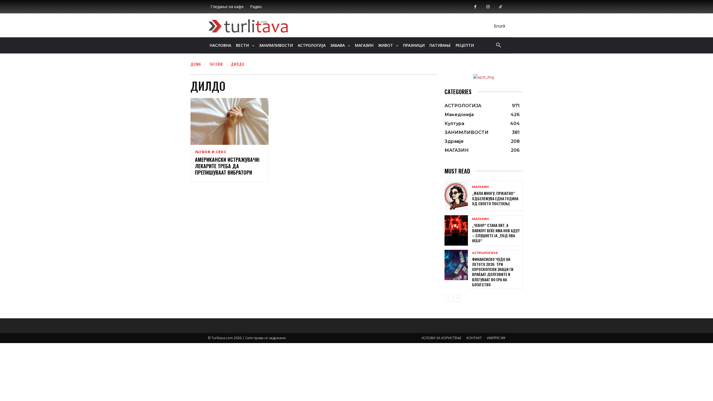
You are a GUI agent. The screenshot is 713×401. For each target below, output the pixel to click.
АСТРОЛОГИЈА (485, 253)
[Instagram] (488, 7)
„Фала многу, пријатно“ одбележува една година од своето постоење (495, 198)
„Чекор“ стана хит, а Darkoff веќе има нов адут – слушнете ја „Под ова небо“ (496, 232)
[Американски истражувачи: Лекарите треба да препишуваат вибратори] (229, 121)
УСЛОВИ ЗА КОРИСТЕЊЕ (441, 338)
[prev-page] (448, 298)
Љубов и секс (210, 152)
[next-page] (456, 298)
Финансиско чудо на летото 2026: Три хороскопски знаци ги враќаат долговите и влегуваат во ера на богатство (492, 271)
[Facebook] (475, 7)
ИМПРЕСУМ (496, 338)
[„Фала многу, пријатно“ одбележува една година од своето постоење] (456, 196)
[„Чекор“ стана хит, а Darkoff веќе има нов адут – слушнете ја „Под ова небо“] (456, 230)
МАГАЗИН (480, 187)
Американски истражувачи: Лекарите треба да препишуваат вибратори (227, 166)
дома (196, 64)
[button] (498, 45)
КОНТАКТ (474, 338)
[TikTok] (500, 7)
